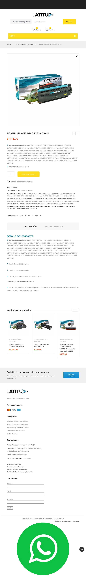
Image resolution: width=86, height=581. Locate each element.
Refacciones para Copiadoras (17, 424)
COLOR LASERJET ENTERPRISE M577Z (46, 201)
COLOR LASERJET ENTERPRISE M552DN (61, 193)
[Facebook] (25, 215)
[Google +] (36, 215)
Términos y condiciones (15, 467)
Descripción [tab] (30, 226)
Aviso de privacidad (14, 464)
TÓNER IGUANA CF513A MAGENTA (77, 134)
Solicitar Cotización (71, 375)
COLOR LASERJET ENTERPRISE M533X (34, 193)
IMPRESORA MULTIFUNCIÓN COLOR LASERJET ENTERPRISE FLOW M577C (31, 206)
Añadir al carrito (29, 174)
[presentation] (74, 309)
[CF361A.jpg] (43, 90)
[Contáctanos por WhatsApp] (43, 549)
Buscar (69, 22)
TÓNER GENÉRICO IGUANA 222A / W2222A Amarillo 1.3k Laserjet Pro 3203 (67, 347)
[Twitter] (29, 215)
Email (9, 491)
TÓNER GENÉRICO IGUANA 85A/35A (74, 134)
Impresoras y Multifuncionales (18, 427)
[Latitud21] (43, 14)
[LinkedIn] (40, 215)
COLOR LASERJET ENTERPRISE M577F (19, 201)
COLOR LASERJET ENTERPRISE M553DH (20, 196)
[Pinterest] (32, 215)
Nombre (9, 483)
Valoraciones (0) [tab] (54, 226)
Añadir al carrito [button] (17, 353)
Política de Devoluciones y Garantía (19, 472)
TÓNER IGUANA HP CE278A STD (41, 345)
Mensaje (10, 499)
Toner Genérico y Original (25, 44)
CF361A (18, 193)
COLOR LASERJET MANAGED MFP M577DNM (59, 203)
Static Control (12, 434)
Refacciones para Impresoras (17, 421)
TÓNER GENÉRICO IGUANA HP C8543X (16, 345)
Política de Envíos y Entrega (17, 469)
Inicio (9, 44)
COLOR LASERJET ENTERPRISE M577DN (61, 198)
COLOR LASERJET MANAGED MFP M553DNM (28, 203)
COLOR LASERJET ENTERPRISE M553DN (48, 196)
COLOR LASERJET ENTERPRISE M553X (34, 198)
